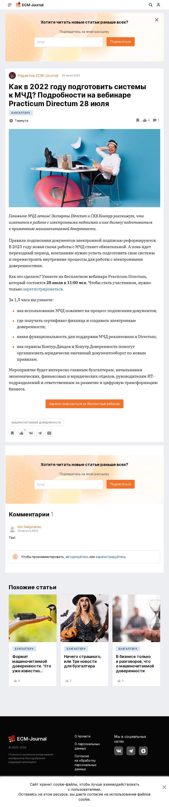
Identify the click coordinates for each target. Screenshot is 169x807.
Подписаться (120, 41)
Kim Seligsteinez (29, 527)
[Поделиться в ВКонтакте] (30, 433)
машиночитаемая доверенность (36, 422)
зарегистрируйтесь (111, 557)
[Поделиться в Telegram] (40, 433)
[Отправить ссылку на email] (49, 433)
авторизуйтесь (77, 557)
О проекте (82, 736)
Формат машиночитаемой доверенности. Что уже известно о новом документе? (32, 666)
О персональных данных (87, 746)
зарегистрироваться (43, 289)
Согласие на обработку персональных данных (86, 762)
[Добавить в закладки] (12, 433)
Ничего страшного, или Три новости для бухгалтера (82, 661)
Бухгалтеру (20, 112)
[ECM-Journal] (28, 738)
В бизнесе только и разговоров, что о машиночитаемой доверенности (135, 663)
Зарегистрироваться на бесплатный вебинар (84, 404)
